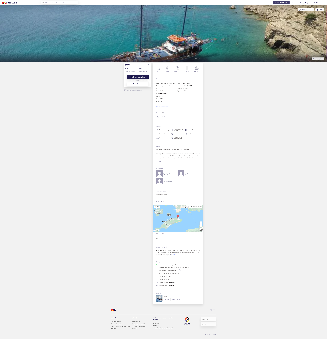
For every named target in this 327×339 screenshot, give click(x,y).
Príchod (127, 68)
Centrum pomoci (116, 321)
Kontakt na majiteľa (162, 107)
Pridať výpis (156, 323)
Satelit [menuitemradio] (157, 206)
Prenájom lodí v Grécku (138, 326)
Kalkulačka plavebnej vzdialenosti (163, 328)
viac (172, 255)
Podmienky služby (116, 324)
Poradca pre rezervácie (138, 324)
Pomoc (294, 3)
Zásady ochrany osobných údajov (121, 326)
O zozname (156, 325)
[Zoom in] (201, 222)
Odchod (140, 68)
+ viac (159, 161)
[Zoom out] (201, 225)
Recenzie (134, 328)
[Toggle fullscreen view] (201, 229)
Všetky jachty (136, 321)
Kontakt (167, 299)
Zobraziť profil (176, 299)
